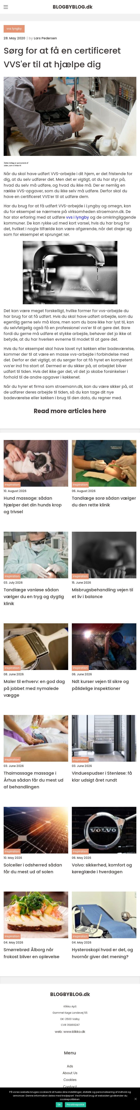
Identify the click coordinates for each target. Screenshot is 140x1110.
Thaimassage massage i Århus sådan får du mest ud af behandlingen (33, 780)
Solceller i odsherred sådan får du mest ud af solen (33, 868)
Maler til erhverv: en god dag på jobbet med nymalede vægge (34, 688)
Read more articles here (70, 411)
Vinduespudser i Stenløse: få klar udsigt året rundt (102, 776)
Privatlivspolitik (75, 1104)
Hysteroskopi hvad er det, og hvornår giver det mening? (102, 953)
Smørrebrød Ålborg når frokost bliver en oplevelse (31, 953)
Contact (70, 1086)
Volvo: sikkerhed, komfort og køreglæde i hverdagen (102, 868)
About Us (70, 1073)
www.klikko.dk (74, 1031)
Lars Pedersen (45, 38)
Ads (70, 1066)
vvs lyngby (14, 29)
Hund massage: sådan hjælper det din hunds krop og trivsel (33, 505)
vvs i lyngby (77, 217)
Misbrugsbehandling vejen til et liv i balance (102, 593)
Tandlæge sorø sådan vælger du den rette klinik (104, 501)
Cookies (70, 1079)
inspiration (12, 484)
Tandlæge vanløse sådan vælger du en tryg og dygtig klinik (34, 597)
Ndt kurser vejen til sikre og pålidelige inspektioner (100, 684)
